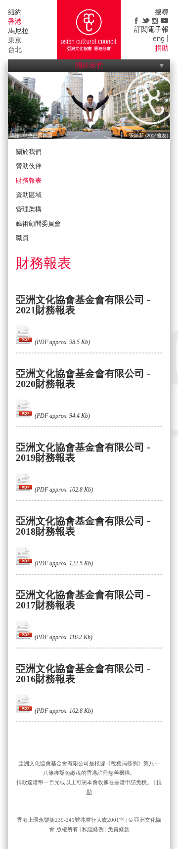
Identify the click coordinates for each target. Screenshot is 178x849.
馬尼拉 (18, 31)
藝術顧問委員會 (38, 223)
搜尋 (162, 12)
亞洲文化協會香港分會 (89, 29)
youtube (164, 20)
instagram (155, 20)
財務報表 (29, 180)
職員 (22, 238)
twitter (145, 20)
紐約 (15, 12)
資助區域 (29, 195)
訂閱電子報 (151, 29)
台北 (15, 49)
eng (159, 39)
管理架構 (29, 209)
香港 (15, 21)
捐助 (162, 48)
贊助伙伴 (29, 166)
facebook (136, 20)
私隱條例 (93, 829)
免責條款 (119, 829)
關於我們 (89, 65)
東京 (15, 40)
